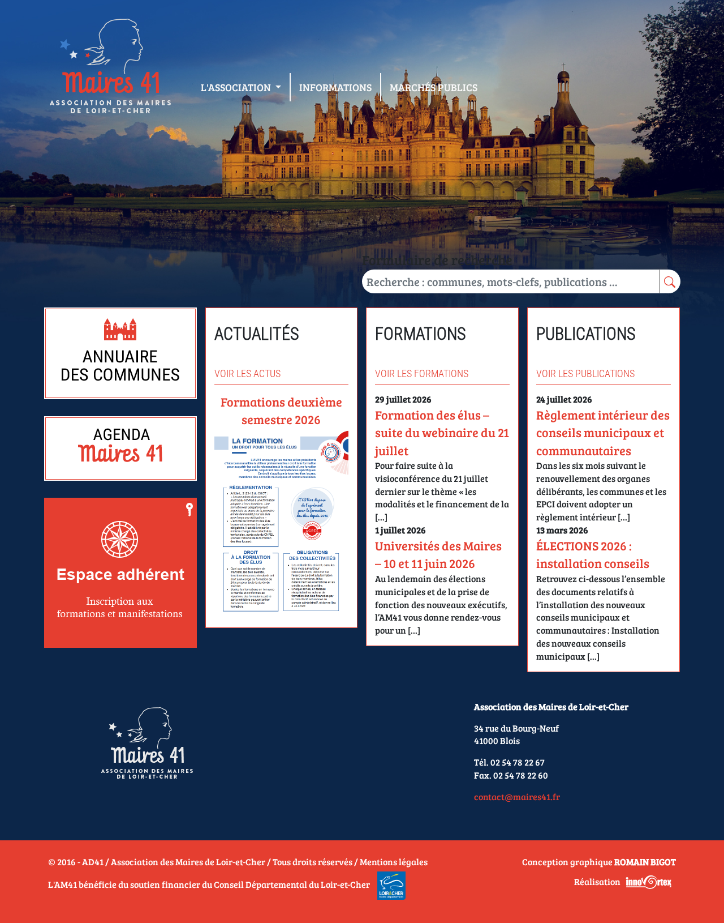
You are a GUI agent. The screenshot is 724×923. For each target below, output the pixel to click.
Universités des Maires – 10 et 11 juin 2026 (438, 554)
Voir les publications (585, 373)
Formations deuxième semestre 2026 (281, 410)
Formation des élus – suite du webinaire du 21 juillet (442, 432)
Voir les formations (421, 373)
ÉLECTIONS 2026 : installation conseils (592, 554)
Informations (335, 87)
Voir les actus (247, 373)
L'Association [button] (237, 87)
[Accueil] (109, 68)
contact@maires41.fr (517, 796)
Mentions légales (394, 862)
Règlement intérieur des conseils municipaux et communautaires (603, 432)
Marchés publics (433, 87)
